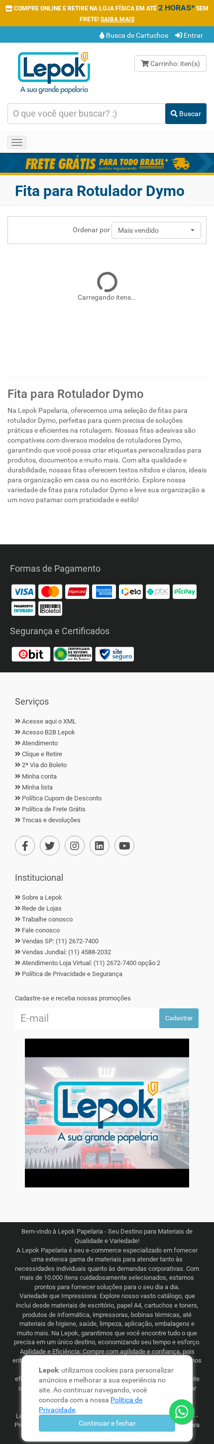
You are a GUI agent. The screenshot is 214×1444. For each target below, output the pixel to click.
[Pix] (158, 591)
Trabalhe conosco (47, 919)
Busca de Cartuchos (136, 35)
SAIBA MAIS (117, 19)
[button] (156, 230)
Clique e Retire (42, 754)
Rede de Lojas (42, 908)
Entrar (192, 35)
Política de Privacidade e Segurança (72, 974)
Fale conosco (41, 930)
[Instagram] (75, 845)
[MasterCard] (50, 591)
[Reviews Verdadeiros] (72, 653)
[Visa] (23, 591)
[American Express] (104, 591)
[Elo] (131, 591)
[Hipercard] (77, 591)
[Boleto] (50, 608)
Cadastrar (179, 1018)
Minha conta (39, 776)
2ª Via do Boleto (44, 765)
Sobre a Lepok (42, 897)
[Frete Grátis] (107, 163)
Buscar (189, 114)
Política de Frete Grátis (54, 809)
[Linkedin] (99, 845)
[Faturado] (23, 608)
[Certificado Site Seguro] (114, 653)
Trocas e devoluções (51, 820)
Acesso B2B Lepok (48, 732)
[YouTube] (124, 845)
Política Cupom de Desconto (62, 798)
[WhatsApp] (181, 1411)
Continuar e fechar (107, 1423)
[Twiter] (50, 845)
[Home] (53, 72)
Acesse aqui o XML (49, 721)
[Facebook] (25, 845)
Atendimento (40, 743)
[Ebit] (30, 653)
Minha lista (37, 787)
